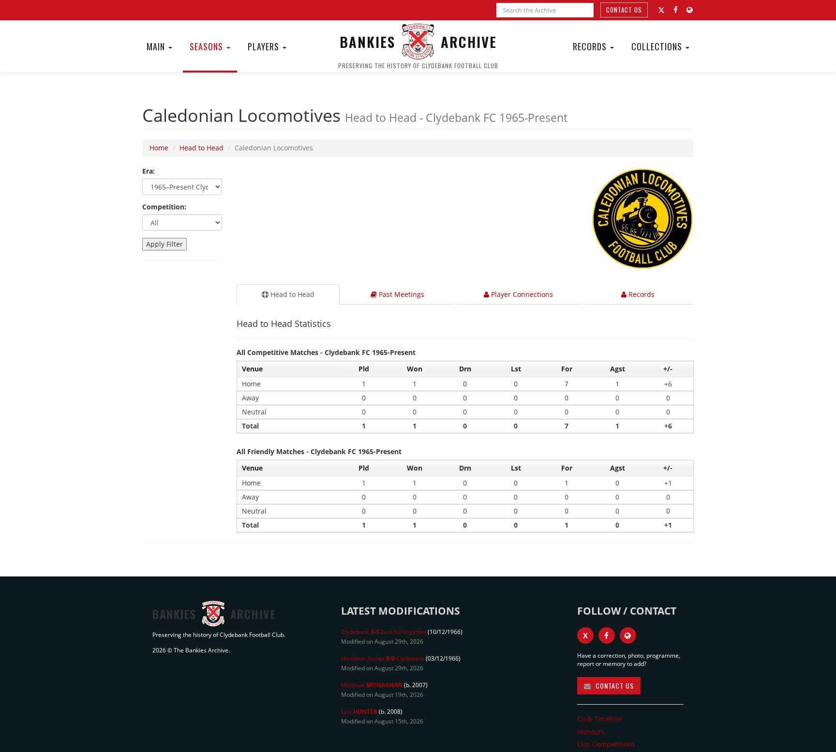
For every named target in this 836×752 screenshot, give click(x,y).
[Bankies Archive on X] (661, 10)
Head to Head (201, 147)
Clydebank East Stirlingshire (383, 632)
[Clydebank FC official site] (689, 10)
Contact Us (624, 10)
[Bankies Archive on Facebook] (675, 10)
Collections (658, 46)
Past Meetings (400, 294)
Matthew (372, 685)
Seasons (207, 46)
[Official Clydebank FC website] (628, 635)
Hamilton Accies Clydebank (382, 658)
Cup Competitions (606, 744)
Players (265, 46)
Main (157, 46)
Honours (591, 731)
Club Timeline (599, 718)
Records (591, 46)
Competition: (164, 206)
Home (158, 147)
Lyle (359, 712)
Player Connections (521, 294)
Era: (148, 171)
